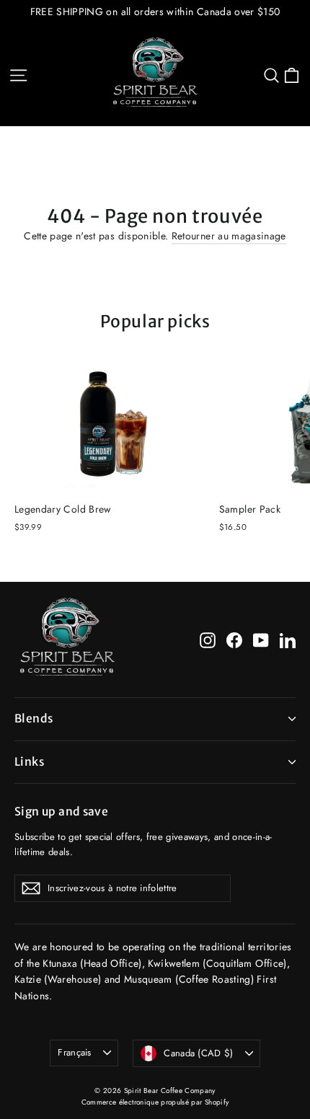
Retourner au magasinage (229, 236)
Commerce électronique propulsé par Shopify (155, 1102)
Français (75, 1052)
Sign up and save (61, 811)
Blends (33, 718)
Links (29, 762)
